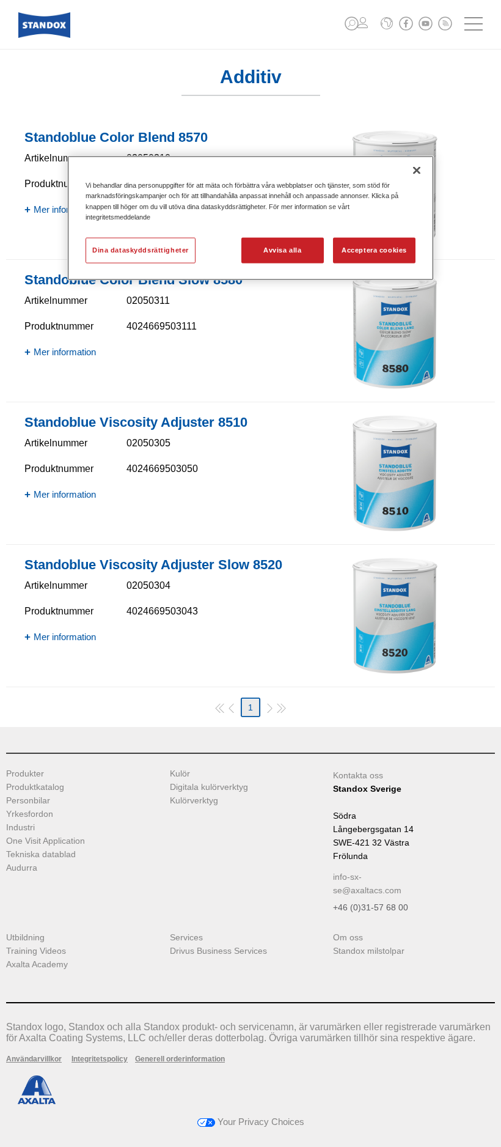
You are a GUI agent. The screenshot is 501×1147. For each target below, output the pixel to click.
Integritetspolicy (99, 1059)
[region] (250, 218)
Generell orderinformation (180, 1059)
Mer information (65, 209)
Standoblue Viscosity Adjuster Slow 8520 (153, 564)
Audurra (21, 867)
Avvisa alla (282, 249)
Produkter (25, 773)
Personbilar (28, 800)
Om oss (348, 937)
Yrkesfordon (29, 814)
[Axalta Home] (44, 34)
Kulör (180, 773)
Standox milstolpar (368, 951)
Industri (20, 827)
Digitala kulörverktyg (209, 787)
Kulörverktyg (194, 800)
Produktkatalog (35, 787)
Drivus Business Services (218, 951)
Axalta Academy (37, 964)
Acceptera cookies (374, 249)
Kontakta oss (358, 775)
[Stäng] (416, 170)
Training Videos (36, 951)
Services (186, 937)
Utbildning (25, 937)
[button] (352, 24)
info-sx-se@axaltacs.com (367, 883)
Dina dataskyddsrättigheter (140, 249)
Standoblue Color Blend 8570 (116, 137)
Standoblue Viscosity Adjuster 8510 (135, 422)
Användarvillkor (34, 1059)
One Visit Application (45, 841)
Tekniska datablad (41, 854)
